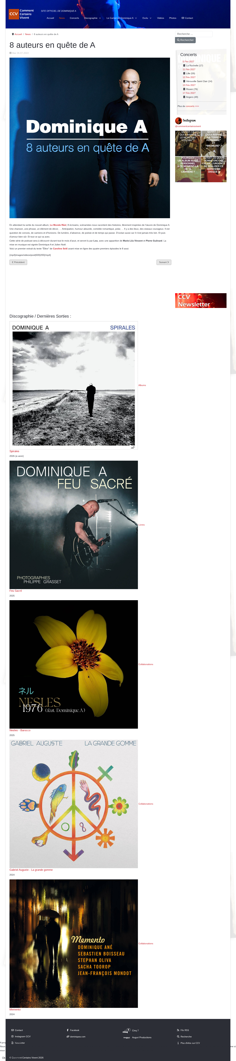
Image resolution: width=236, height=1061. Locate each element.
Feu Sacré (15, 590)
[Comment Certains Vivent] (22, 14)
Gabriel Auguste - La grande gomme (31, 869)
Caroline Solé (60, 248)
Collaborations (146, 664)
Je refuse (15, 1058)
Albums (142, 385)
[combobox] (194, 34)
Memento (15, 1009)
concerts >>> (192, 106)
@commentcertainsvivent (188, 126)
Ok (3, 1058)
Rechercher (187, 40)
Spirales (14, 451)
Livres (142, 524)
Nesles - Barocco (19, 730)
